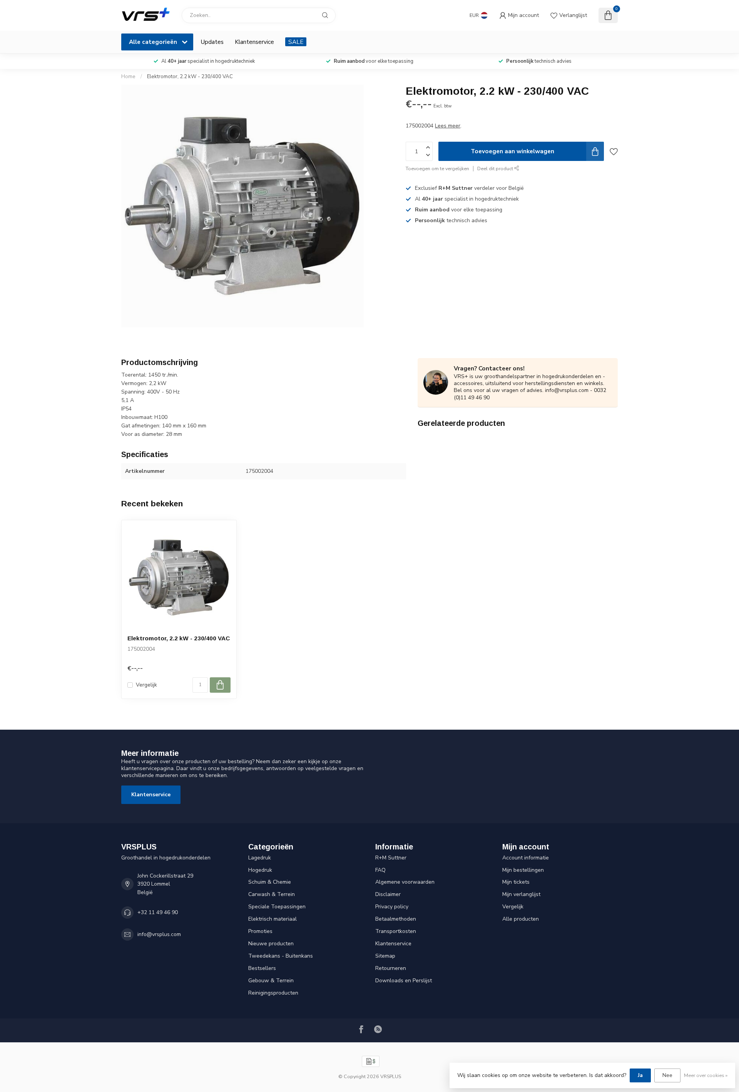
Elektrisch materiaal (272, 919)
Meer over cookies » (705, 1075)
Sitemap (385, 956)
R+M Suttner (390, 857)
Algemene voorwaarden (405, 882)
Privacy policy (391, 906)
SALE (295, 42)
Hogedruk (260, 870)
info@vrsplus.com (159, 934)
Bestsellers (262, 968)
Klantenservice (254, 42)
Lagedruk (259, 857)
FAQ (380, 870)
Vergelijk (146, 685)
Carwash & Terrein (271, 894)
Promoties (260, 931)
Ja (640, 1075)
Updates (212, 42)
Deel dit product (495, 168)
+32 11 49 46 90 (157, 912)
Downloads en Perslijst (403, 980)
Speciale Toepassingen (277, 906)
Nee (667, 1075)
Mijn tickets (516, 882)
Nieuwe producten (271, 943)
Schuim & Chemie (269, 882)
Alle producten (520, 919)
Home (128, 76)
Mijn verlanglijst (521, 894)
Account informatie (525, 857)
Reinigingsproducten (273, 993)
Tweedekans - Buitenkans (280, 956)
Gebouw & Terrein (271, 980)
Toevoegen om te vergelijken (437, 168)
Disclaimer (388, 894)
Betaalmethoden (395, 919)
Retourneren (390, 968)
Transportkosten (395, 931)
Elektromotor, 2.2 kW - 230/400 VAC (190, 76)
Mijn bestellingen (523, 870)
